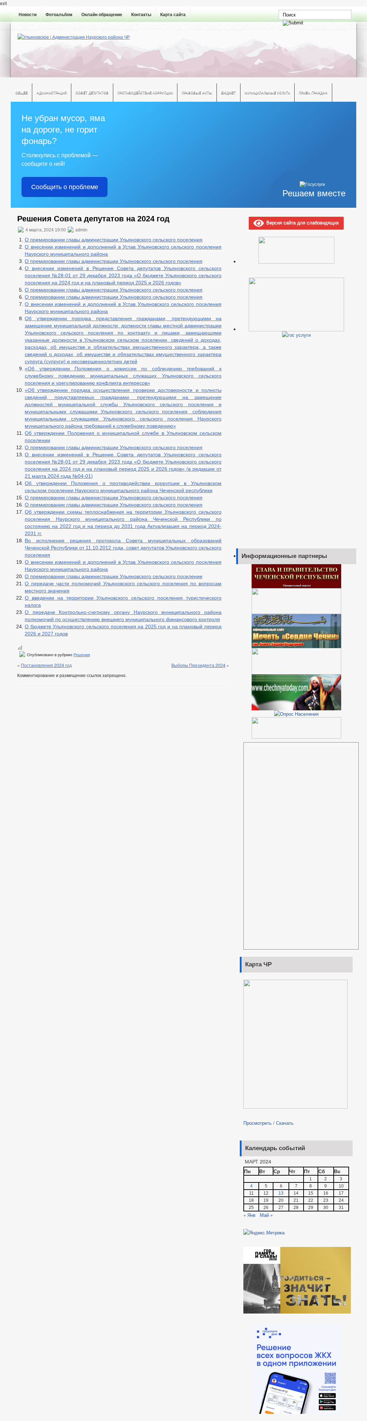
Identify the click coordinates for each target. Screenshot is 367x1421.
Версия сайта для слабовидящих (301, 222)
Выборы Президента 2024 (198, 665)
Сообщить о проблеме (64, 187)
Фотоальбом (59, 14)
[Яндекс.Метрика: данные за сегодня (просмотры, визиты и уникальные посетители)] (264, 1232)
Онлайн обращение (101, 14)
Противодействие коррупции (145, 92)
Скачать (285, 1122)
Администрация (52, 92)
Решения (81, 655)
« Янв (249, 1214)
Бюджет (228, 92)
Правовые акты (197, 92)
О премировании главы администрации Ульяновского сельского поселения (113, 240)
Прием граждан (313, 92)
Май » (266, 1214)
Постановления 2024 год (46, 665)
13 (280, 1193)
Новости (28, 14)
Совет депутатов (92, 92)
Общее (21, 92)
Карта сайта (173, 14)
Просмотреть (257, 1122)
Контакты (141, 14)
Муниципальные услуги (267, 92)
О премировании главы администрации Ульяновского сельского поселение (113, 576)
